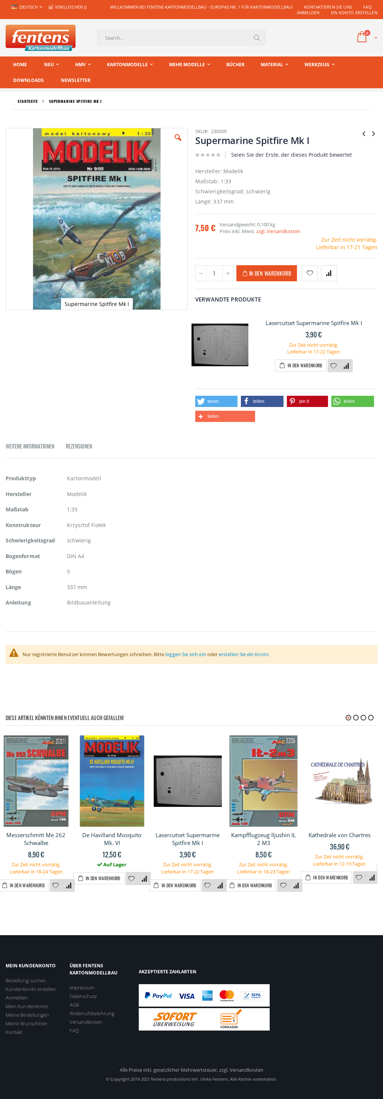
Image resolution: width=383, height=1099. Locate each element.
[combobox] (181, 37)
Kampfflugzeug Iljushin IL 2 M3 (263, 839)
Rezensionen (79, 446)
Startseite (28, 101)
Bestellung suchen (26, 980)
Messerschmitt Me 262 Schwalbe (35, 839)
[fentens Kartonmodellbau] (41, 38)
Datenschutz (83, 996)
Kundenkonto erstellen (31, 989)
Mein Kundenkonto (27, 1006)
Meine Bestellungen (27, 1014)
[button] (178, 143)
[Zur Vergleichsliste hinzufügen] (347, 366)
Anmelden (308, 12)
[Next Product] (373, 133)
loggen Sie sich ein (185, 654)
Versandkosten (86, 1022)
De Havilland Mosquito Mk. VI (111, 839)
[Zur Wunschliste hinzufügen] (334, 366)
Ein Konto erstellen (354, 12)
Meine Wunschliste (26, 1023)
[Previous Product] (364, 133)
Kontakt (14, 1032)
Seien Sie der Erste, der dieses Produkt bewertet (291, 154)
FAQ (367, 7)
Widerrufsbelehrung (92, 1013)
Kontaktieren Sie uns (328, 7)
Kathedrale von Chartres (340, 835)
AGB (74, 1004)
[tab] (35, 447)
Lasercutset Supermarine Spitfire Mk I (314, 323)
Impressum (82, 987)
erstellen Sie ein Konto (244, 654)
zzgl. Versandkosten (278, 231)
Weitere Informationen (30, 446)
